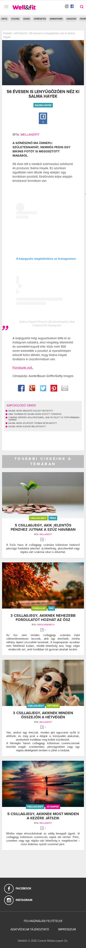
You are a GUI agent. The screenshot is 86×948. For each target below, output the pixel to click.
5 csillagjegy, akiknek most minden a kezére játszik (43, 816)
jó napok (53, 806)
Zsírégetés (40, 19)
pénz (53, 518)
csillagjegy (38, 518)
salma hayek (43, 105)
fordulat (39, 608)
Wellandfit (29, 134)
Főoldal (7, 33)
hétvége (52, 705)
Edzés (26, 19)
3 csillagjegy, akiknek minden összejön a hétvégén (43, 715)
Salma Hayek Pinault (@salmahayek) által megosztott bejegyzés (47, 323)
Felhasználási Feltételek (43, 921)
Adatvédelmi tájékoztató (29, 929)
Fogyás (15, 19)
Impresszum (67, 929)
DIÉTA (4, 19)
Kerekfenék (56, 19)
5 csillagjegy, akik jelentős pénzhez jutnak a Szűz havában (43, 527)
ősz (51, 608)
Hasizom (71, 19)
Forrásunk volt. (23, 367)
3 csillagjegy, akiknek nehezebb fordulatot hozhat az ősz (43, 617)
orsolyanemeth (45, 624)
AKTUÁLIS (20, 33)
